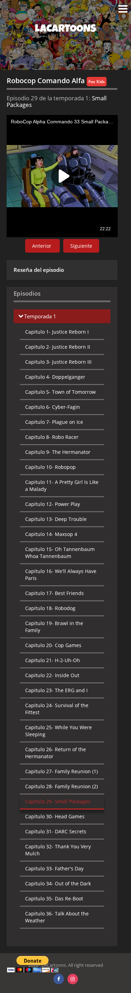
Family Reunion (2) (61, 786)
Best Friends (54, 593)
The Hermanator (57, 452)
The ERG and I (56, 690)
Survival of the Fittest (56, 709)
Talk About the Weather (57, 917)
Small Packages (57, 801)
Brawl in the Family (54, 626)
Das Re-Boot (54, 898)
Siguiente (81, 245)
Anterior (42, 245)
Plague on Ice (54, 422)
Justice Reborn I (57, 331)
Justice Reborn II (57, 346)
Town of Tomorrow (60, 392)
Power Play (52, 504)
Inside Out (52, 675)
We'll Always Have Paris (60, 574)
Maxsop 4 (51, 534)
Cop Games (53, 645)
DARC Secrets (55, 831)
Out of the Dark (58, 883)
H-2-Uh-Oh (52, 660)
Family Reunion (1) (61, 771)
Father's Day (54, 868)
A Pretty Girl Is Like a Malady (62, 485)
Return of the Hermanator (55, 753)
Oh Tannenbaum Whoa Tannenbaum (60, 552)
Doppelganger (55, 377)
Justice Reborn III (58, 361)
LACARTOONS (65, 29)
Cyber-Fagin (52, 407)
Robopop (50, 467)
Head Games (55, 816)
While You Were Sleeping (58, 731)
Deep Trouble (56, 519)
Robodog (50, 608)
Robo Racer (52, 437)
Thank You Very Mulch (58, 850)
